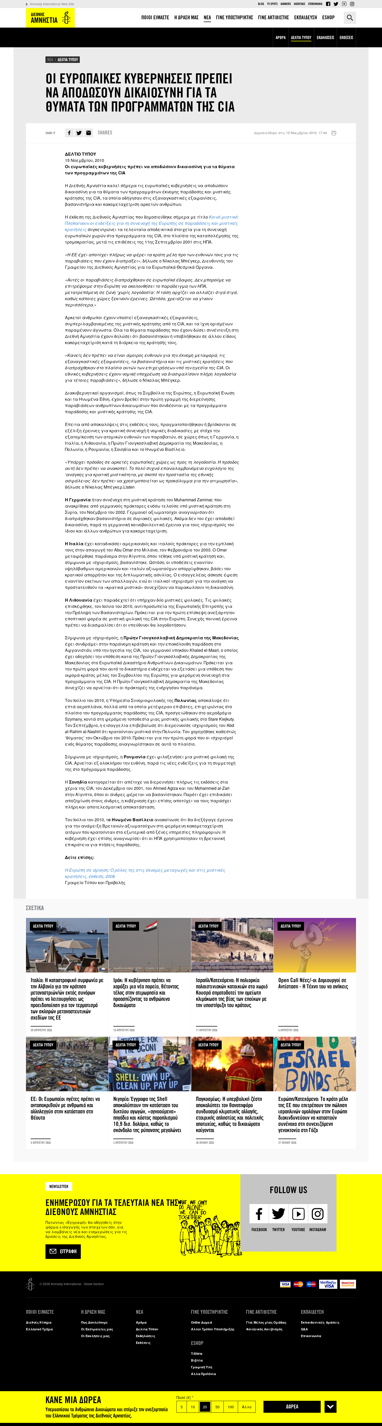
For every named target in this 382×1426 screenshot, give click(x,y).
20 (205, 1406)
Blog (261, 4)
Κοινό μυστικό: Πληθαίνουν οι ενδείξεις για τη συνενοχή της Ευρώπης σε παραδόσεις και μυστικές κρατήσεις (152, 223)
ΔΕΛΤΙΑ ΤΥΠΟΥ (68, 59)
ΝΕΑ (50, 59)
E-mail (88, 132)
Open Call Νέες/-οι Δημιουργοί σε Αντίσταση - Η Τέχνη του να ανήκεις (315, 977)
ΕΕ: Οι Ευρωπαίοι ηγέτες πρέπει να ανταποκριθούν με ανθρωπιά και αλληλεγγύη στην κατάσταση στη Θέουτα (67, 1093)
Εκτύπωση (334, 133)
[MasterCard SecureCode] (348, 1287)
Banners (286, 4)
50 (217, 1406)
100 (231, 1406)
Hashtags (299, 4)
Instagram (352, 4)
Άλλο (247, 1406)
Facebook (328, 4)
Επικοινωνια (315, 4)
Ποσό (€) (184, 1397)
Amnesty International (50, 18)
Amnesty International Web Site (52, 4)
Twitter (336, 4)
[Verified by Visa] (328, 1287)
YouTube (344, 4)
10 (193, 1406)
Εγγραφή (68, 1251)
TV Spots (272, 4)
